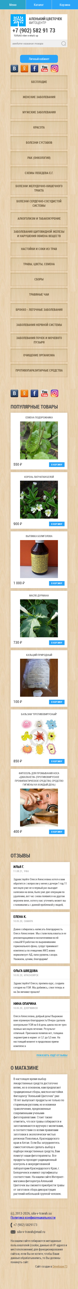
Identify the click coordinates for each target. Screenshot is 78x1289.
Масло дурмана (39, 595)
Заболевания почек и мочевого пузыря (39, 340)
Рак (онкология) (39, 158)
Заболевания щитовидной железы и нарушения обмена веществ (39, 234)
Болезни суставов (39, 142)
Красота (39, 127)
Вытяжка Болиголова (39, 536)
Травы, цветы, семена (39, 264)
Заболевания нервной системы (39, 325)
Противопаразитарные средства (39, 370)
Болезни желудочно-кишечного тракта (39, 188)
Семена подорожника (39, 417)
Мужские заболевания (39, 112)
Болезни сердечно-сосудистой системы (39, 203)
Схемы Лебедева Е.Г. (39, 173)
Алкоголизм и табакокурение (39, 218)
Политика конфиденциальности (33, 1217)
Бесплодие (39, 82)
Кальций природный (39, 655)
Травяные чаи (39, 294)
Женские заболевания (39, 97)
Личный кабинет (39, 59)
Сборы (39, 279)
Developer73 (60, 1266)
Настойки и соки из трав (39, 249)
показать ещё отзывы (52, 1055)
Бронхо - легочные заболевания (39, 310)
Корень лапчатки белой (39, 477)
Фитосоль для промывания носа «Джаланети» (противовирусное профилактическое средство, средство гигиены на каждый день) (39, 778)
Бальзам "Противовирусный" (39, 714)
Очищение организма (39, 355)
